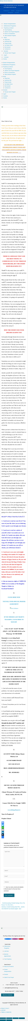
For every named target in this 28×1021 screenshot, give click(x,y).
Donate (6, 51)
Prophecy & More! (9, 28)
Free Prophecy (8, 30)
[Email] (14, 830)
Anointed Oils (8, 41)
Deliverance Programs (10, 26)
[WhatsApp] (14, 827)
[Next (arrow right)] (9, 1020)
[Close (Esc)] (22, 1018)
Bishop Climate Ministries (6, 1)
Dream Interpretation (10, 23)
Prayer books (8, 43)
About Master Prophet (10, 35)
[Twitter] (14, 825)
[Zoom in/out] (3, 1018)
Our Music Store (9, 45)
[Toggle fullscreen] (9, 1018)
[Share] (14, 837)
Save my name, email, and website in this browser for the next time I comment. (13, 889)
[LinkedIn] (14, 832)
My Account (8, 47)
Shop (5, 37)
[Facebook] (14, 823)
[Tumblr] (14, 835)
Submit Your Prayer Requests (12, 31)
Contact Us (7, 49)
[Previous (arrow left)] (3, 1020)
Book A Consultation (10, 33)
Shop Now (7, 39)
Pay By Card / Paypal (10, 53)
